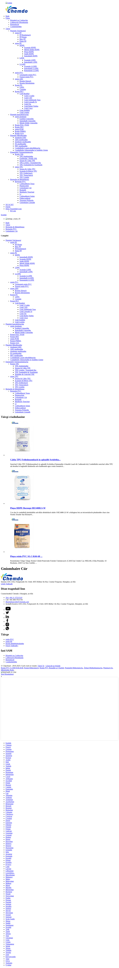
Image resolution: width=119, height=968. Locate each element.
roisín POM (19, 129)
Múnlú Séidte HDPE (32, 50)
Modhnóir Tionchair (27, 192)
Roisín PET (19, 91)
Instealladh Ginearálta (27, 121)
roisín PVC (19, 73)
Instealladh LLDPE (31, 68)
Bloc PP (23, 39)
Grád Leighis (24, 112)
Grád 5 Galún (29, 96)
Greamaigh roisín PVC (28, 75)
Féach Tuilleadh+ (12, 646)
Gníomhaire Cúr (25, 188)
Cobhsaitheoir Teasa (27, 184)
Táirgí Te (41, 666)
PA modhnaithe (20, 144)
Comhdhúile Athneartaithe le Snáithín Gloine (31, 150)
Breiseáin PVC (20, 182)
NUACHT (10, 205)
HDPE (22, 45)
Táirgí (8, 29)
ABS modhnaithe (21, 140)
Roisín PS (18, 85)
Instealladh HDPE (31, 56)
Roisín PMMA (20, 131)
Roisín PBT (19, 127)
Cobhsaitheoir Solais (27, 196)
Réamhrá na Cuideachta (19, 20)
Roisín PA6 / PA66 (22, 125)
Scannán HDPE (30, 48)
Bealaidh (23, 190)
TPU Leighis (24, 177)
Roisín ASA (19, 133)
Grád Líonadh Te (30, 102)
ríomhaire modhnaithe (23, 142)
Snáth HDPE (29, 54)
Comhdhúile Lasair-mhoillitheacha (27, 148)
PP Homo (23, 37)
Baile (7, 16)
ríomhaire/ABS (20, 138)
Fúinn (8, 18)
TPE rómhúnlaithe (26, 156)
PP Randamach (25, 35)
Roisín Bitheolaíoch (31, 668)
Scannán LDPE (30, 60)
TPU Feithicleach (26, 173)
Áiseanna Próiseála (26, 200)
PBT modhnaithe (21, 146)
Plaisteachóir (24, 186)
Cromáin (23, 89)
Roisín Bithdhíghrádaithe (15, 644)
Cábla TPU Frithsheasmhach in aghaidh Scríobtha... (35, 459)
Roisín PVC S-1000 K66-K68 (12, 668)
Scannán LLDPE (30, 66)
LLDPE (22, 64)
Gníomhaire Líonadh (27, 202)
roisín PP (18, 33)
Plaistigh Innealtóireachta (19, 115)
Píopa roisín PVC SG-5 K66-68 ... (26, 556)
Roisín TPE (19, 154)
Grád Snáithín (25, 110)
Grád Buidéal (24, 94)
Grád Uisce (28, 108)
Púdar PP (23, 41)
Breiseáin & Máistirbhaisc (19, 179)
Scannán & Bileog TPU (28, 171)
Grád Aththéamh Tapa (32, 100)
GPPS (22, 87)
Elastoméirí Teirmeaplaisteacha (21, 152)
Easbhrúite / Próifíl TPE (28, 159)
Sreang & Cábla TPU (27, 169)
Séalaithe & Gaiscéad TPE (24, 374)
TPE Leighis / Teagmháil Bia (30, 163)
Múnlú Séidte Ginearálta (28, 123)
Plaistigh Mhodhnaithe (18, 135)
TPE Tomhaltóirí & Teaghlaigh (31, 165)
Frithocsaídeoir (25, 198)
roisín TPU (19, 167)
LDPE (22, 58)
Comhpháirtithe (16, 27)
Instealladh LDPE (30, 62)
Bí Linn (13, 211)
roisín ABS (19, 79)
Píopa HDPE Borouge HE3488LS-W (28, 508)
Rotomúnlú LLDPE (31, 71)
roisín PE (18, 43)
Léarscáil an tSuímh (53, 666)
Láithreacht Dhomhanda (19, 22)
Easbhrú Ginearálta (27, 119)
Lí (20, 194)
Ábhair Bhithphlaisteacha (93, 668)
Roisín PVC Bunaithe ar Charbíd (52, 668)
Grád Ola (27, 104)
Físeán (8, 207)
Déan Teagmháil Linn (14, 209)
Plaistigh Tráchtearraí (18, 31)
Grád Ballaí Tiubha (31, 106)
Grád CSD (28, 98)
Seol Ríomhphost (7, 674)
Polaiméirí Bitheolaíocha (74, 668)
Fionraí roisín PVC (26, 77)
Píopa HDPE (29, 52)
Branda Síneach (25, 81)
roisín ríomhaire (20, 117)
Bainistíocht (14, 24)
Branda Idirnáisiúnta (27, 83)
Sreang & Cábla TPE (27, 161)
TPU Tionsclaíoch (26, 175)
